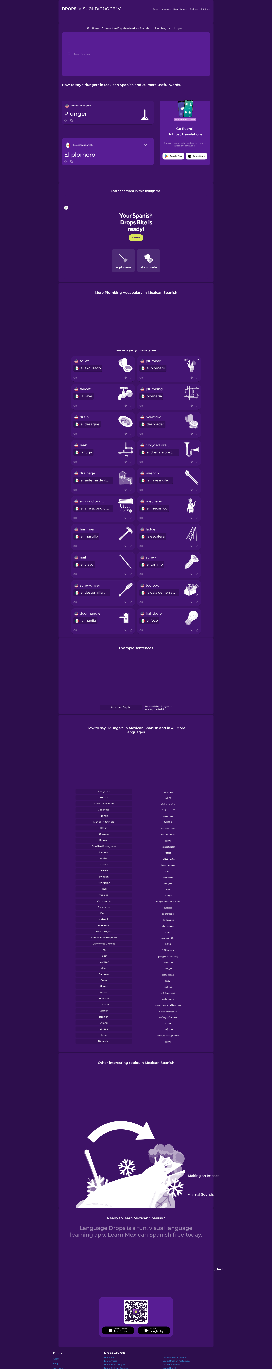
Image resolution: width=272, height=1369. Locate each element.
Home (95, 28)
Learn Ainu (109, 1357)
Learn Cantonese (171, 1364)
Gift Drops (205, 9)
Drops (155, 9)
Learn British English (115, 1364)
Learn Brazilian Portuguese (177, 1361)
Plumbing (160, 28)
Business (194, 9)
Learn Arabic (110, 1361)
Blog (175, 9)
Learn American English (175, 1357)
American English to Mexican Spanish (127, 28)
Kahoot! (183, 9)
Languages (166, 9)
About (56, 1359)
